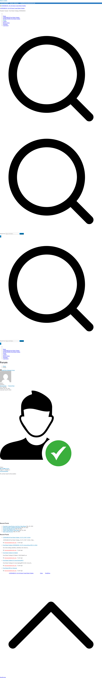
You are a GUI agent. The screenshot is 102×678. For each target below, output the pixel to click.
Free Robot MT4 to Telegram (10, 568)
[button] (0, 235)
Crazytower (6, 25)
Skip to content (3, 0)
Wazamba (5, 24)
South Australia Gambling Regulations (12, 527)
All (0, 471)
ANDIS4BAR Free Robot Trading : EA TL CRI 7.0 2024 (16, 537)
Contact (5, 21)
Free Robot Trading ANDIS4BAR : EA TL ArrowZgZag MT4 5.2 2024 (20, 545)
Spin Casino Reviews (8, 531)
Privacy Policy (6, 22)
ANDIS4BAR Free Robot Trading (11, 17)
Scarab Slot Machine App (9, 529)
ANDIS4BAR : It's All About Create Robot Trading (12, 8)
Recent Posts (11, 385)
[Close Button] (0, 344)
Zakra (41, 573)
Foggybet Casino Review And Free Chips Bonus (14, 526)
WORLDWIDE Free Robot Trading (11, 18)
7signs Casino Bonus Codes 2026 (11, 530)
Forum (4, 20)
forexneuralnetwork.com (10, 542)
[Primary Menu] (0, 236)
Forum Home (3, 385)
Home (4, 16)
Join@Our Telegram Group (8, 370)
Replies (6, 471)
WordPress (47, 573)
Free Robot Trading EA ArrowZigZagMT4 (13, 560)
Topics (3, 471)
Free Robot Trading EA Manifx (10, 552)
